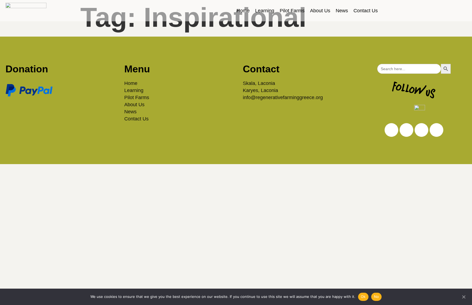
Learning (264, 10)
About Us (320, 10)
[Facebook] (421, 130)
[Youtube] (436, 130)
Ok (363, 296)
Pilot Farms (292, 10)
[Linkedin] (406, 130)
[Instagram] (391, 130)
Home (243, 10)
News (342, 10)
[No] (463, 296)
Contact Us (365, 10)
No (376, 296)
